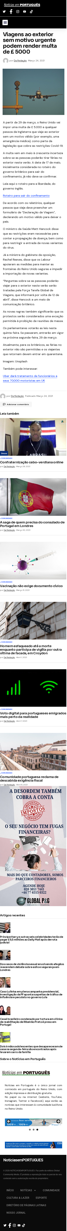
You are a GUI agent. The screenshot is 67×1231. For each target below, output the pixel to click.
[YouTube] (25, 11)
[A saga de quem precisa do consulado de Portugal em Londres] (33, 497)
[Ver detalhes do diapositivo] (33, 1122)
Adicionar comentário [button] (18, 404)
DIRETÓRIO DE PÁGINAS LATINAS (26, 1205)
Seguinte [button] (58, 1121)
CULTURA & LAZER (18, 1197)
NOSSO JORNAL (16, 1212)
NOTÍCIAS (26, 1190)
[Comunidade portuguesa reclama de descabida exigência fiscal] (33, 752)
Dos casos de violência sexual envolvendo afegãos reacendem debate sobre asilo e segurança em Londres (32, 967)
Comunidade (6, 458)
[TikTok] (32, 11)
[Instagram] (18, 11)
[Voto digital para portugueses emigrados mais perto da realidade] (33, 688)
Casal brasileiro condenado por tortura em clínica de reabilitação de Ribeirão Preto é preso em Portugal (31, 1022)
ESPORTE (41, 1197)
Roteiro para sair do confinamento (26, 196)
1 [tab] (30, 1130)
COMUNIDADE (51, 1190)
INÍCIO (10, 1190)
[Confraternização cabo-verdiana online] (33, 437)
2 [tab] (33, 1130)
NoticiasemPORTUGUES (21, 5)
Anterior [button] (9, 1121)
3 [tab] (37, 1130)
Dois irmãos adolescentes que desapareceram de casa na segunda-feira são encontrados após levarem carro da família (31, 1049)
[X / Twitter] (4, 11)
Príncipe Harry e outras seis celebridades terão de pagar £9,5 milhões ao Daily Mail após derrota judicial (31, 940)
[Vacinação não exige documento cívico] (33, 560)
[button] (5, 22)
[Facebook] (11, 11)
